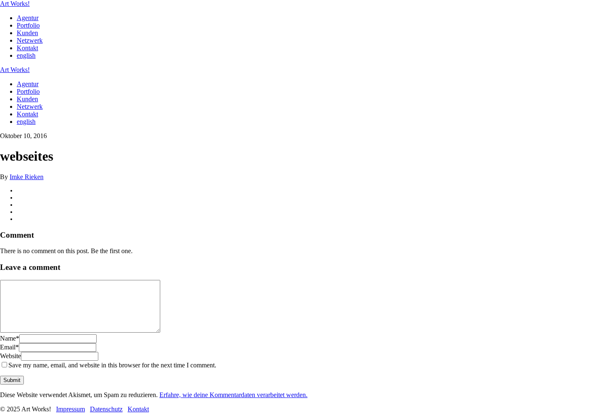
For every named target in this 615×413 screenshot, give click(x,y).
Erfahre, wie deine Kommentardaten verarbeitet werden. (233, 394)
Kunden (27, 32)
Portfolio (28, 25)
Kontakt (27, 47)
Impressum (70, 409)
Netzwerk (30, 40)
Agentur (27, 17)
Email (9, 347)
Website (10, 355)
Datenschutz (106, 409)
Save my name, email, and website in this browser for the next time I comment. (112, 365)
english (26, 55)
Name (9, 338)
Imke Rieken (27, 176)
